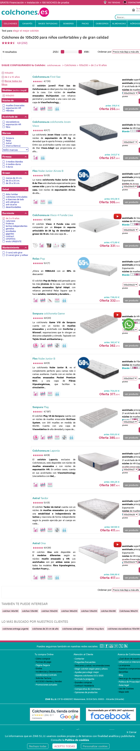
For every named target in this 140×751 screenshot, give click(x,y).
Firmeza (6, 156)
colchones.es (54, 65)
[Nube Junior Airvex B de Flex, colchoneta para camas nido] (98, 181)
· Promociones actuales (46, 684)
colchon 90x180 (108, 610)
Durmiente (8, 213)
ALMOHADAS (119, 23)
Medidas (14, 90)
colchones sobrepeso (72, 628)
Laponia (46, 450)
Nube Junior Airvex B (47, 171)
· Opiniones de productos (85, 692)
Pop (38, 258)
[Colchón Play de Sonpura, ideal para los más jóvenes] (98, 417)
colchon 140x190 (10, 610)
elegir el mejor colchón (26, 30)
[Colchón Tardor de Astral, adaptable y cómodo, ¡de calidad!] (98, 508)
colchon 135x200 (89, 610)
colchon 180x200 (69, 610)
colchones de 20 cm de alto (45, 628)
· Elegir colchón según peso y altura (91, 668)
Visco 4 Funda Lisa (52, 215)
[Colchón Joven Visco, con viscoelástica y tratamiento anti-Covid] (98, 132)
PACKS (85, 23)
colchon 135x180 (30, 610)
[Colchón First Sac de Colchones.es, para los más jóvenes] (98, 87)
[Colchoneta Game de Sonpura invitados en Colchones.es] (98, 324)
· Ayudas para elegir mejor (86, 672)
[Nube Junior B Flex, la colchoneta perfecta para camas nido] (98, 369)
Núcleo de (8, 100)
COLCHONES (10, 23)
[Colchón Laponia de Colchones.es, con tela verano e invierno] (98, 461)
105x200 (83, 65)
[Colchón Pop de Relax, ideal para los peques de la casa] (98, 269)
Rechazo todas (37, 746)
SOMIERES (68, 23)
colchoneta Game (48, 313)
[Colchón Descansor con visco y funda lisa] (98, 226)
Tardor (40, 498)
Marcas (6, 133)
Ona (39, 543)
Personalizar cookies (95, 746)
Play (40, 407)
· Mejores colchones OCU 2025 (88, 675)
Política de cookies (77, 740)
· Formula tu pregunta (84, 678)
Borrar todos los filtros (12, 82)
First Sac (46, 77)
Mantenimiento (10, 247)
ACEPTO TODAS (64, 746)
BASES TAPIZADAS (48, 23)
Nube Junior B (43, 358)
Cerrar (132, 732)
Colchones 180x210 (129, 610)
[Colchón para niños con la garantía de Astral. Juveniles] (98, 554)
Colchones (70, 65)
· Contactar (79, 658)
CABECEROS (102, 23)
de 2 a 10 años (12, 76)
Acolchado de (10, 116)
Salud (5, 189)
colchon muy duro (95, 628)
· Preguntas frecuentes (84, 662)
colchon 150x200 (49, 610)
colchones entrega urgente (16, 628)
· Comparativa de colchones (87, 688)
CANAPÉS (27, 23)
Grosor (6, 172)
